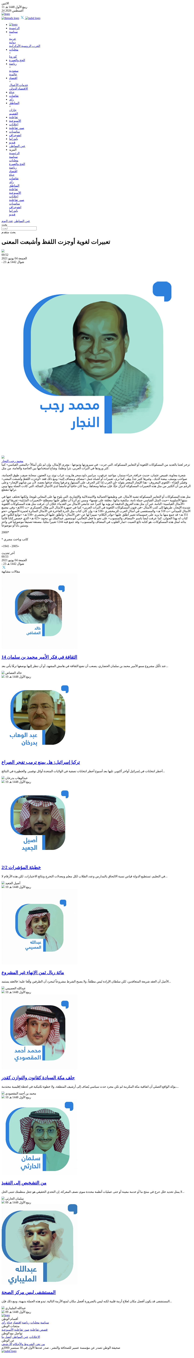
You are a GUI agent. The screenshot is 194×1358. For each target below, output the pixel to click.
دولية (12, 42)
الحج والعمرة (17, 60)
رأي (11, 99)
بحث (4, 224)
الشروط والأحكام (23, 1344)
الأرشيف (7, 1344)
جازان (12, 110)
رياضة (13, 63)
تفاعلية (13, 117)
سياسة (13, 31)
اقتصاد (13, 78)
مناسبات (14, 131)
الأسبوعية (15, 120)
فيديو (12, 142)
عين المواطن (17, 146)
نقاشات (14, 95)
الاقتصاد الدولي (18, 88)
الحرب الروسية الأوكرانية (24, 46)
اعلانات (13, 124)
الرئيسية (14, 28)
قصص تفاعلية (39, 1329)
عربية (12, 38)
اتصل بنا (6, 1336)
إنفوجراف (15, 135)
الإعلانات (34, 1336)
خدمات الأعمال (18, 85)
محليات (13, 49)
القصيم (13, 113)
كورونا (13, 56)
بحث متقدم (9, 232)
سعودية (13, 70)
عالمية (13, 74)
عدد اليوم (7, 221)
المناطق (14, 103)
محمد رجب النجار (12, 461)
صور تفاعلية (16, 128)
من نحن (40, 1344)
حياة (11, 92)
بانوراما (13, 138)
